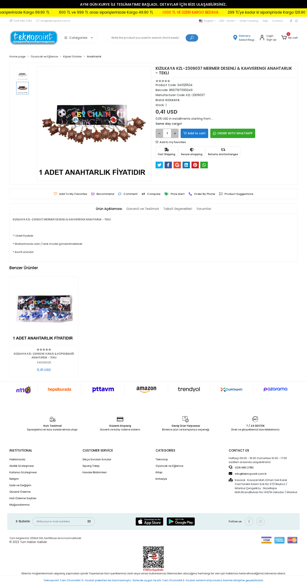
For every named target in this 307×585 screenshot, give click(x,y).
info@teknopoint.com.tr (250, 474)
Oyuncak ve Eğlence (169, 466)
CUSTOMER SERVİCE (97, 450)
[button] (289, 37)
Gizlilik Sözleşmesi (21, 466)
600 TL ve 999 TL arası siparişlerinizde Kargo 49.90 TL (91, 12)
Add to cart (197, 133)
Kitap (159, 472)
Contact (277, 21)
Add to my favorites (172, 142)
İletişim (14, 479)
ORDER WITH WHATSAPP (234, 133)
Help (265, 21)
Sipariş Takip (91, 466)
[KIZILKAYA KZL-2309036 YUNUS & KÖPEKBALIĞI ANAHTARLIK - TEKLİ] (44, 312)
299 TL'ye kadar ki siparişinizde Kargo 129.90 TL (254, 12)
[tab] (109, 208)
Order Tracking (249, 21)
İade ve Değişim (20, 485)
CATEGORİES (165, 450)
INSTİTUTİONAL (20, 450)
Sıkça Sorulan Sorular (96, 459)
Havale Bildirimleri (94, 472)
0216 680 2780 (244, 468)
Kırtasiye (161, 479)
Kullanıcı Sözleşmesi (23, 472)
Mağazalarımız (19, 505)
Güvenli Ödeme (20, 492)
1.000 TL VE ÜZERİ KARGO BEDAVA (175, 12)
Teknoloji (162, 459)
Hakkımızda (17, 459)
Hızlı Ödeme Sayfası (22, 498)
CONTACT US (239, 450)
